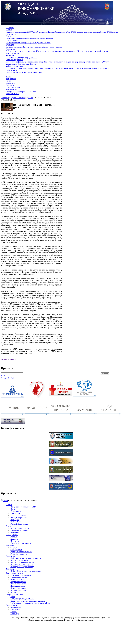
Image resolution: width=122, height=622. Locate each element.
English (11, 378)
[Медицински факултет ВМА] (61, 489)
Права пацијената (50, 62)
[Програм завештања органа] (61, 398)
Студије (9, 47)
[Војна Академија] (61, 472)
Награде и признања (83, 32)
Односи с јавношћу (18, 98)
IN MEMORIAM (12, 94)
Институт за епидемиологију (65, 51)
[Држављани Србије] (61, 417)
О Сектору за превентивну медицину (21, 51)
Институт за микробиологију (22, 567)
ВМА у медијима (13, 87)
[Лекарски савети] (13, 423)
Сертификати (42, 32)
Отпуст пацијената (18, 588)
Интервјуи (10, 85)
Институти (23, 43)
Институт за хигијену (45, 51)
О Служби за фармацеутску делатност (21, 58)
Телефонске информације (16, 62)
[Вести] (37, 398)
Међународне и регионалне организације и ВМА (89, 68)
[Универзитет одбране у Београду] (61, 455)
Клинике (15, 43)
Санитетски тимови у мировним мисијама (51, 68)
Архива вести (11, 89)
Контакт (29, 73)
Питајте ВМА (11, 70)
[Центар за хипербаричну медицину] (84, 398)
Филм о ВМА (105, 32)
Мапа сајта (37, 73)
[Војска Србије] (61, 447)
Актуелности (11, 79)
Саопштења (10, 83)
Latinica (4, 378)
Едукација (10, 45)
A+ (2, 376)
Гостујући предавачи (53, 47)
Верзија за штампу (8, 359)
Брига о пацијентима (14, 60)
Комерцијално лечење (36, 38)
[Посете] (37, 417)
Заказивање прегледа (34, 62)
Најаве (8, 81)
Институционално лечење (16, 38)
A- (5, 376)
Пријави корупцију (22, 64)
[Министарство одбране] (61, 438)
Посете (33, 64)
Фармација (10, 55)
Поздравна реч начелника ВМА (18, 32)
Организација (17, 47)
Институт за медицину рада (88, 51)
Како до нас (21, 73)
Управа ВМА (53, 32)
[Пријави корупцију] (13, 398)
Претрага (105, 374)
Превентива (10, 49)
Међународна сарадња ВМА (22, 68)
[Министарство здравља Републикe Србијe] (61, 464)
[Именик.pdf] (13, 417)
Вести (8, 68)
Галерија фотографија (19, 524)
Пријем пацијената (81, 62)
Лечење (9, 36)
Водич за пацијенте (66, 62)
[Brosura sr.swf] (61, 480)
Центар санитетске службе (34, 47)
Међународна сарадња (15, 66)
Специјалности (12, 40)
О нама (34, 32)
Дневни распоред (96, 62)
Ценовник (49, 38)
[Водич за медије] (85, 417)
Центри (9, 43)
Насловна (10, 28)
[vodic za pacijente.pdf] (109, 417)
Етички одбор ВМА (67, 32)
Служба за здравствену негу (39, 43)
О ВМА (9, 30)
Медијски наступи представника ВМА (21, 92)
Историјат (96, 32)
